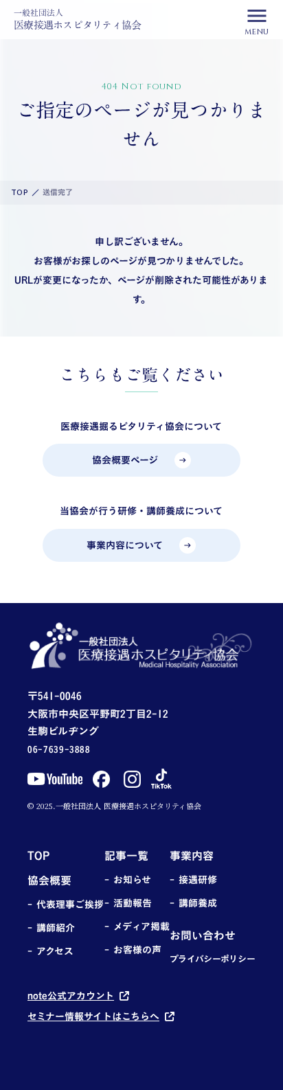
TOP (19, 192)
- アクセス (50, 951)
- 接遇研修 (193, 880)
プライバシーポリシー (213, 959)
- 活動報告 (128, 903)
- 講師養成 (193, 903)
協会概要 (49, 880)
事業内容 (192, 855)
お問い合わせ (203, 935)
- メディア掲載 (137, 926)
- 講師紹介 (51, 928)
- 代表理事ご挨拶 (65, 904)
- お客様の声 (132, 950)
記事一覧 (126, 855)
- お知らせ (127, 880)
